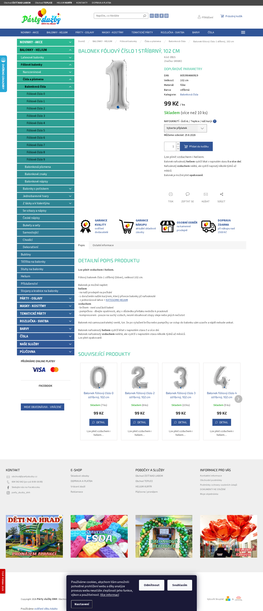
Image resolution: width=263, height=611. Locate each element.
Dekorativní (30, 247)
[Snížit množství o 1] (178, 148)
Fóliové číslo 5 (36, 130)
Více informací (109, 595)
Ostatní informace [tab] (103, 245)
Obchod (17, 2)
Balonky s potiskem (36, 189)
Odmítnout (151, 585)
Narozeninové (32, 72)
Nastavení (82, 604)
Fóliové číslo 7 (36, 145)
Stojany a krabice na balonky (39, 291)
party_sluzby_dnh (21, 492)
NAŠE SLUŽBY (29, 344)
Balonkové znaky (36, 174)
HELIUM (64, 2)
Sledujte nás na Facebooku (26, 487)
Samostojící (30, 232)
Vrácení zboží (78, 486)
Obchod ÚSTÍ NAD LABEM (149, 475)
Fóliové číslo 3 (36, 116)
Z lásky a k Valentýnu (36, 203)
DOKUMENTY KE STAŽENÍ (212, 489)
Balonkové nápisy (36, 181)
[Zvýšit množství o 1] (178, 144)
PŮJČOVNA (27, 352)
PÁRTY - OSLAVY (31, 298)
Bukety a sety (31, 225)
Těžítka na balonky (33, 262)
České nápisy (31, 218)
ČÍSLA (24, 336)
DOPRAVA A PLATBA (101, 2)
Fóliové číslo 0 (36, 94)
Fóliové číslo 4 (36, 123)
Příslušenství (29, 284)
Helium (25, 276)
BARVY (24, 329)
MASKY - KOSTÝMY (33, 306)
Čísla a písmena (33, 79)
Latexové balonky (32, 57)
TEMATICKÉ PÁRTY (33, 313)
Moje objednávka (209, 494)
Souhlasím (179, 585)
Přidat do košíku (199, 146)
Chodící (28, 240)
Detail (100, 422)
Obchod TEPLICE (144, 480)
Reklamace (77, 491)
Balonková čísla (35, 87)
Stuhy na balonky (32, 269)
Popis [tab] (81, 245)
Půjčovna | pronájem (146, 491)
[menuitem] (30, 32)
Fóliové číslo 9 (36, 159)
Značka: (173, 61)
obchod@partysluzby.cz (24, 476)
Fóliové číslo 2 (36, 108)
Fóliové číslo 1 (36, 101)
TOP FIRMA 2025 (3, 581)
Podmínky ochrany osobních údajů (218, 485)
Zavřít (171, 186)
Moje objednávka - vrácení (42, 407)
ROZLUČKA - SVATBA (34, 321)
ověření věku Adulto (46, 609)
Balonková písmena (38, 167)
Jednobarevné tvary (36, 196)
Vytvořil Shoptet (215, 599)
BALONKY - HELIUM (33, 50)
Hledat (144, 15)
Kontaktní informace (211, 475)
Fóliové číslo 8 (36, 152)
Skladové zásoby (80, 475)
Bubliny (26, 254)
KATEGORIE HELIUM (117, 300)
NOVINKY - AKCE (31, 42)
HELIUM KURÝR (143, 486)
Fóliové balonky (31, 65)
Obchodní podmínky (211, 480)
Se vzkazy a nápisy (34, 211)
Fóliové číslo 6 (36, 138)
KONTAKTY (81, 2)
